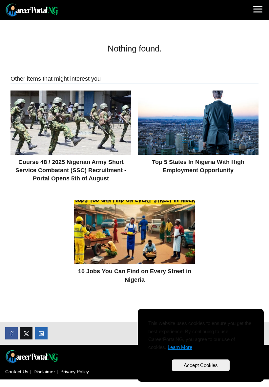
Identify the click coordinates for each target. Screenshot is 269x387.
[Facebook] (11, 333)
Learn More (180, 347)
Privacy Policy (74, 371)
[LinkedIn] (41, 333)
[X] (26, 333)
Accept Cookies (201, 365)
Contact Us (16, 371)
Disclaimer (44, 371)
